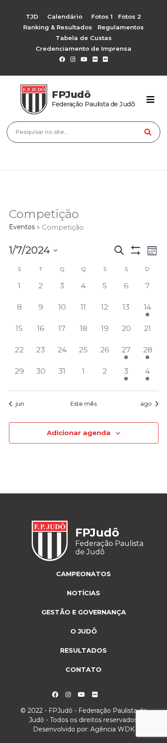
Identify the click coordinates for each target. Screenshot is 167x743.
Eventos (22, 227)
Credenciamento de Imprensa (83, 48)
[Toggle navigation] (150, 99)
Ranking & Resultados (57, 27)
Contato (83, 670)
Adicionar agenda (78, 432)
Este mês (83, 403)
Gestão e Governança (83, 612)
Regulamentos (121, 27)
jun (20, 403)
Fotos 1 (102, 16)
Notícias (83, 593)
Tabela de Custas (84, 37)
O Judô (83, 631)
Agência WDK (112, 729)
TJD (32, 16)
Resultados (83, 650)
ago (146, 403)
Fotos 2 (129, 16)
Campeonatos (83, 574)
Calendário (64, 16)
